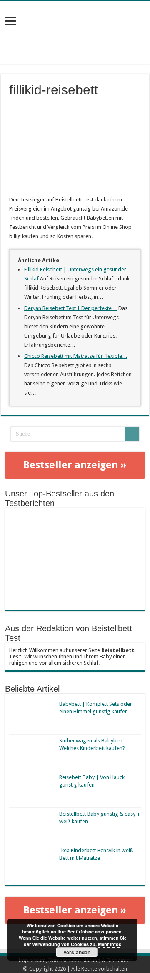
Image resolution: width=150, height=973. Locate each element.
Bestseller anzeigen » (74, 465)
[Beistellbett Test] (75, 22)
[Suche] (132, 434)
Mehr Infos (109, 944)
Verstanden (76, 952)
